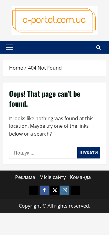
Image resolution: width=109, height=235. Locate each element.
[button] (9, 47)
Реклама (25, 177)
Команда (80, 177)
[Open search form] (98, 47)
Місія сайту (52, 177)
